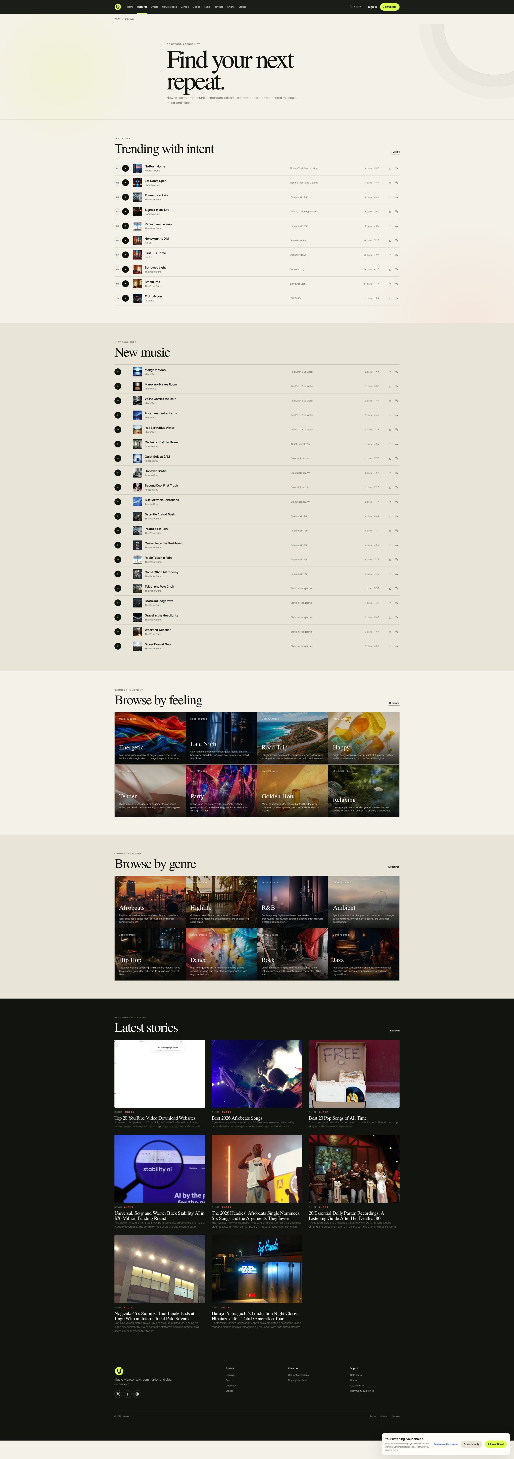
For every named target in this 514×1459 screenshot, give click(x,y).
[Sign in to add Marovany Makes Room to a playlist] (397, 386)
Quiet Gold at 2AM (300, 443)
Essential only (471, 1444)
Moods (196, 6)
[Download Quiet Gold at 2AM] (390, 458)
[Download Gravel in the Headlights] (390, 617)
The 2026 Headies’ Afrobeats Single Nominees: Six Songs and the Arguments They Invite (256, 1215)
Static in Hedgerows (301, 588)
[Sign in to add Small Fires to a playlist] (397, 284)
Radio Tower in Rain (158, 224)
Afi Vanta (149, 300)
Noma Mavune (152, 170)
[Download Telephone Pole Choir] (390, 588)
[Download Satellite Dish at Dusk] (390, 516)
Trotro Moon (153, 296)
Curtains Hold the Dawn (161, 442)
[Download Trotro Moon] (390, 298)
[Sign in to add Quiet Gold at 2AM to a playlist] (397, 458)
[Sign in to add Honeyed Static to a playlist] (397, 473)
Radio (207, 6)
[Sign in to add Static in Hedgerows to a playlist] (397, 603)
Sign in (372, 7)
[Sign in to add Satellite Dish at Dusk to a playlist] (397, 516)
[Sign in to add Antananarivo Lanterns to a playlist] (397, 415)
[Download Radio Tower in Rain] (390, 226)
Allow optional (496, 1444)
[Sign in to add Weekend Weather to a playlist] (397, 632)
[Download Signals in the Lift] (390, 212)
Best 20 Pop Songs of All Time (338, 1117)
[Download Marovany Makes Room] (390, 386)
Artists (231, 6)
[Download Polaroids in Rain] (390, 197)
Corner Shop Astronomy (161, 572)
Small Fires (152, 282)
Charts (154, 6)
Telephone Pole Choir (159, 586)
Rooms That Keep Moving (304, 168)
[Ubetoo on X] (118, 1394)
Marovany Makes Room (161, 384)
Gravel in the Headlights (161, 615)
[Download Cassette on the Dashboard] (390, 545)
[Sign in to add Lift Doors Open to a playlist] (397, 183)
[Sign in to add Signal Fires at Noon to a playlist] (397, 646)
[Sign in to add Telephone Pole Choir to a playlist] (397, 588)
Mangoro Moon (155, 370)
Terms (373, 1416)
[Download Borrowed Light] (390, 269)
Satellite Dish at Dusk (160, 514)
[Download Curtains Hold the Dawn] (390, 444)
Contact (354, 1380)
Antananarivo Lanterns (161, 413)
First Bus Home (155, 253)
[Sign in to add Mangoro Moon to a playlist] (397, 372)
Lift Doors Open (155, 181)
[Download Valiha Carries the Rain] (390, 401)
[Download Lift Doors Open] (390, 183)
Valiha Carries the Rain (160, 399)
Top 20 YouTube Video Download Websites (155, 1117)
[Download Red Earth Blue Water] (390, 430)
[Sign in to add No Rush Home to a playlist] (397, 168)
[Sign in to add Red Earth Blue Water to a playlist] (397, 430)
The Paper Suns (153, 199)
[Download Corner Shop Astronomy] (390, 574)
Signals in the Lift (157, 210)
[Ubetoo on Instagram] (137, 1394)
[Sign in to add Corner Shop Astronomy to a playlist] (397, 574)
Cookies (396, 1416)
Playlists (218, 6)
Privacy (383, 1416)
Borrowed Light (155, 268)
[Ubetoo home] (117, 6)
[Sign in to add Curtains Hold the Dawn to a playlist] (397, 444)
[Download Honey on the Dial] (390, 240)
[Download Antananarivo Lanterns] (390, 415)
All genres (394, 867)
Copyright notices (297, 1380)
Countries (231, 1385)
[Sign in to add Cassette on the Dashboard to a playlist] (397, 545)
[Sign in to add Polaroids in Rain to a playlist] (397, 197)
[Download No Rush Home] (390, 168)
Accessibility (357, 1385)
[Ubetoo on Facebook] (128, 1394)
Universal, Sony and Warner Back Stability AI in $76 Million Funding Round (159, 1215)
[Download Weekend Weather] (390, 632)
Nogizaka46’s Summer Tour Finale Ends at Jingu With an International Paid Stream (154, 1316)
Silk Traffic (296, 298)
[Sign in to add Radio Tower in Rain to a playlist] (397, 226)
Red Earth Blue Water (302, 371)
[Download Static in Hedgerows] (390, 603)
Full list (396, 152)
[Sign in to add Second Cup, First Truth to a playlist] (397, 487)
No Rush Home (155, 166)
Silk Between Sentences (162, 500)
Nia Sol (148, 242)
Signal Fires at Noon (158, 644)
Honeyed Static (156, 471)
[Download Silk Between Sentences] (390, 502)
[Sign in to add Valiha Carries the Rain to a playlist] (397, 401)
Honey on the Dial (157, 239)
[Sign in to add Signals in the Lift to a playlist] (397, 212)
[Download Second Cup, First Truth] (390, 487)
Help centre (356, 1374)
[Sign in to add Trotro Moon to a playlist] (397, 298)
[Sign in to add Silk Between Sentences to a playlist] (397, 502)
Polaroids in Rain (156, 195)
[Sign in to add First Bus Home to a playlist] (397, 255)
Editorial (395, 1030)
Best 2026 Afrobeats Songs (237, 1117)
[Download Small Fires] (390, 284)
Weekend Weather (158, 630)
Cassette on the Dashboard (164, 543)
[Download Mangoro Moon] (390, 372)
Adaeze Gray (151, 446)
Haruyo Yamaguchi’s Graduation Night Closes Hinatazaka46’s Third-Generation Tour (255, 1316)
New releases (169, 6)
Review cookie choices (446, 1444)
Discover (142, 6)
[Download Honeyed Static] (390, 473)
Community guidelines (362, 1390)
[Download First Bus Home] (390, 255)
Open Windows (298, 240)
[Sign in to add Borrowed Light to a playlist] (397, 269)
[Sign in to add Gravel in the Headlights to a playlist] (397, 617)
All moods (394, 703)
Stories (243, 6)
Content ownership (298, 1374)
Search (229, 1380)
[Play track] (125, 168)
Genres (185, 6)
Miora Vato (150, 373)
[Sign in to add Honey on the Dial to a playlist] (397, 240)
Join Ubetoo (390, 6)
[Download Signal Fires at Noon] (390, 646)
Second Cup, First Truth (161, 485)
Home (130, 6)
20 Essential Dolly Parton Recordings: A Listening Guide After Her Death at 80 (346, 1215)
